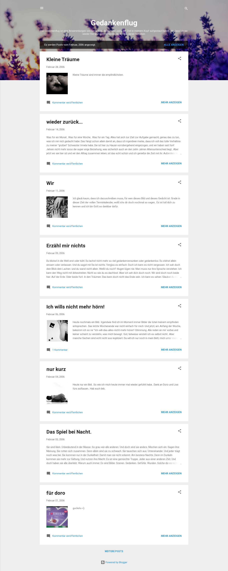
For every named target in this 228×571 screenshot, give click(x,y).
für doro (55, 493)
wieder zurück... (64, 122)
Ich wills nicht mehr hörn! (75, 307)
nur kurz (56, 369)
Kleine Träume (62, 59)
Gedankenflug (114, 22)
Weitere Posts (114, 551)
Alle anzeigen (174, 44)
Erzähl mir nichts (65, 246)
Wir (50, 183)
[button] (180, 59)
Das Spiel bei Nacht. (68, 432)
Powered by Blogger (116, 562)
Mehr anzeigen (171, 102)
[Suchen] (186, 9)
